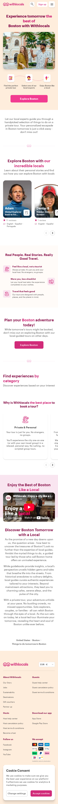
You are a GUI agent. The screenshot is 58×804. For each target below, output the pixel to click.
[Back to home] (13, 4)
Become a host (9, 733)
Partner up (7, 707)
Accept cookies (41, 793)
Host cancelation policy (13, 723)
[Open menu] (52, 4)
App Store (36, 718)
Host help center (10, 718)
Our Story (7, 683)
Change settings (17, 793)
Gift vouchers (9, 702)
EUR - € (44, 664)
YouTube (7, 754)
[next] (52, 233)
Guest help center (40, 683)
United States (23, 640)
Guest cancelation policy (42, 687)
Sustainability (9, 692)
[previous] (46, 233)
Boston (36, 640)
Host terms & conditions (13, 728)
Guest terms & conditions (43, 692)
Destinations (8, 697)
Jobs (5, 687)
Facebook (7, 745)
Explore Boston (29, 98)
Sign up (42, 4)
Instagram (7, 749)
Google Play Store (40, 723)
